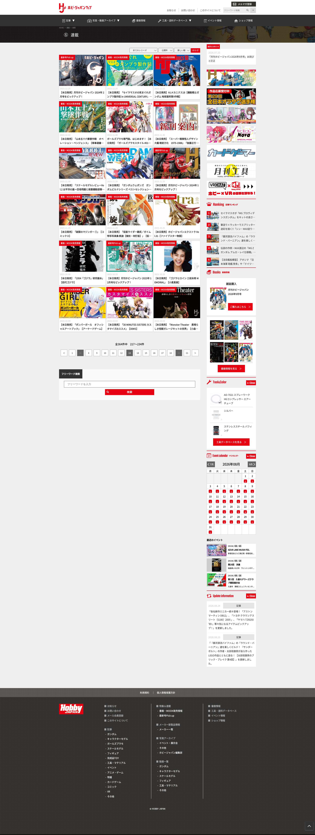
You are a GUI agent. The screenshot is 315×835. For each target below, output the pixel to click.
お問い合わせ (188, 10)
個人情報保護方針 (166, 692)
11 (113, 353)
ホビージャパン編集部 (170, 752)
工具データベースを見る (229, 442)
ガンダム (111, 734)
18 (170, 353)
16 (154, 353)
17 (162, 353)
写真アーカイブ (167, 738)
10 (105, 353)
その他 (110, 796)
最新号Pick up (166, 715)
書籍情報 (215, 706)
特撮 (109, 777)
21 (187, 353)
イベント (111, 767)
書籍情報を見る (229, 368)
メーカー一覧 (166, 729)
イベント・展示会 (168, 742)
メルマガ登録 (245, 4)
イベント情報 (218, 715)
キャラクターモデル (117, 738)
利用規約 (144, 692)
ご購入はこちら (238, 306)
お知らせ (171, 10)
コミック (111, 786)
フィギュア (113, 753)
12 (121, 353)
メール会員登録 (115, 715)
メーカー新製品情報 (169, 724)
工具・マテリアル (116, 762)
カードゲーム (114, 782)
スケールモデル (115, 748)
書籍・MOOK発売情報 (170, 710)
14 (138, 353)
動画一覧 (163, 761)
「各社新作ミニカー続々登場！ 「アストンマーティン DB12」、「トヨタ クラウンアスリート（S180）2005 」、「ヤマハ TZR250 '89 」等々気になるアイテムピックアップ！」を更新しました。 (231, 620)
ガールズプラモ (115, 743)
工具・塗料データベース (224, 710)
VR (108, 791)
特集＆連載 (165, 706)
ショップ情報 (218, 720)
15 (146, 353)
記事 (238, 605)
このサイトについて (210, 10)
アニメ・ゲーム (115, 772)
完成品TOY (113, 758)
